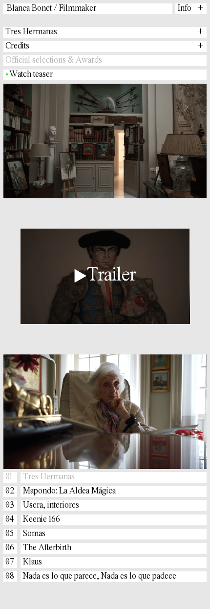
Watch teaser (31, 74)
